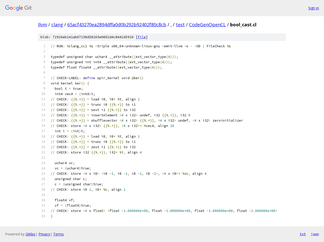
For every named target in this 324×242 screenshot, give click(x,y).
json (315, 234)
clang (57, 24)
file (142, 37)
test (180, 24)
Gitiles (30, 234)
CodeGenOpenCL (207, 24)
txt (303, 234)
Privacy (44, 234)
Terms (58, 234)
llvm (42, 24)
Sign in (313, 8)
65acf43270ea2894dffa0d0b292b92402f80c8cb (116, 24)
